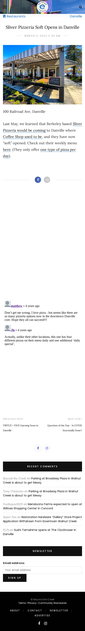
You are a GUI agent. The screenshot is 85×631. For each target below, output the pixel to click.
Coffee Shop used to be (22, 136)
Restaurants (16, 16)
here (7, 149)
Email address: (14, 563)
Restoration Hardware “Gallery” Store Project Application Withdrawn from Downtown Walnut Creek (42, 519)
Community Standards (52, 603)
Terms (22, 603)
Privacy (32, 603)
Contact (35, 610)
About (15, 610)
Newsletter (59, 610)
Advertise (42, 615)
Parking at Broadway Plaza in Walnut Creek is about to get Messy (40, 493)
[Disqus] (42, 245)
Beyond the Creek (14, 478)
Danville (76, 16)
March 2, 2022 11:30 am (42, 35)
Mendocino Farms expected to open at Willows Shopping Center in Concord (42, 506)
